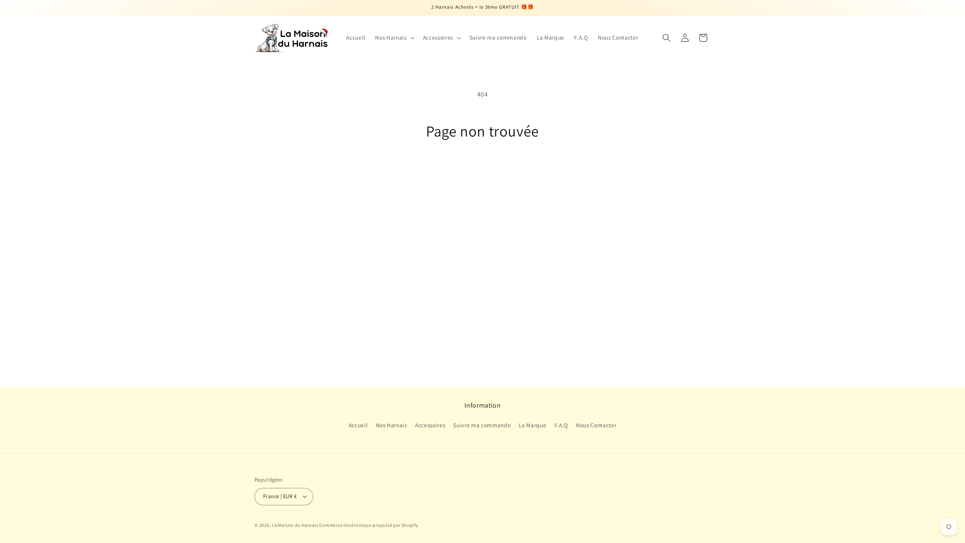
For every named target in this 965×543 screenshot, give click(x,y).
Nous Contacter (596, 425)
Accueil (358, 425)
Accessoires (430, 425)
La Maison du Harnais (295, 525)
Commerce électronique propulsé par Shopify (368, 525)
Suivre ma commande (482, 425)
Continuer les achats (483, 171)
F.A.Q (561, 425)
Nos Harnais (391, 425)
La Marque (532, 425)
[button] (394, 37)
